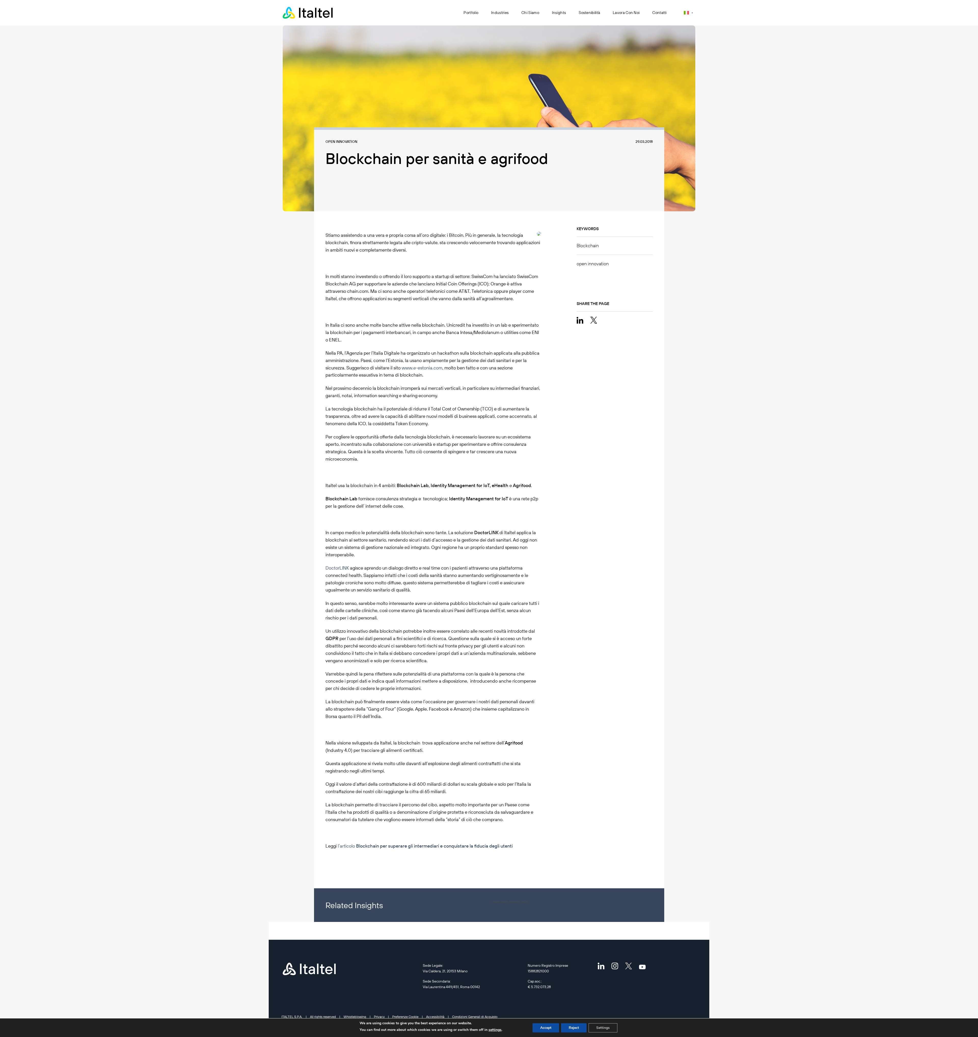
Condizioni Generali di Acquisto (474, 1017)
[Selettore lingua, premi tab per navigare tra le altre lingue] (688, 13)
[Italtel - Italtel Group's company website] (308, 13)
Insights (559, 12)
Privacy (379, 1017)
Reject (574, 1027)
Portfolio (471, 12)
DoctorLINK (337, 568)
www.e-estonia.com (422, 368)
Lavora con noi (626, 12)
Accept (545, 1027)
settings (494, 1029)
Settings (603, 1027)
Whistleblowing (355, 1017)
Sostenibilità (589, 12)
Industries (500, 12)
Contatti (659, 12)
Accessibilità (435, 1017)
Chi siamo (530, 12)
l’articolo (425, 846)
